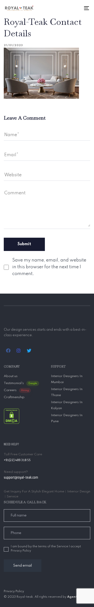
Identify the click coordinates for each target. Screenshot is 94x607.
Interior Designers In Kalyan (66, 405)
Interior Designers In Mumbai (66, 379)
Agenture (75, 596)
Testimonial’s (20, 383)
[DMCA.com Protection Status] (11, 416)
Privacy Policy (14, 591)
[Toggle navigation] (75, 8)
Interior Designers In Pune (66, 418)
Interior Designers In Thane (66, 392)
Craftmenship (14, 397)
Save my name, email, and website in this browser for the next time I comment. (49, 267)
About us (11, 376)
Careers (16, 390)
